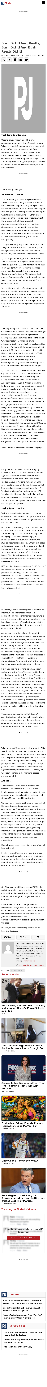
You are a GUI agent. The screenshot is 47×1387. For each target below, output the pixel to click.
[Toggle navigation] (43, 3)
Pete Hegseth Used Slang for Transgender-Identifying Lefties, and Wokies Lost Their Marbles (23, 1198)
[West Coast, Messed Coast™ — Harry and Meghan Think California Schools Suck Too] (23, 990)
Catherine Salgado (9, 1203)
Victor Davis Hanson (10, 55)
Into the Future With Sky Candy (18, 1347)
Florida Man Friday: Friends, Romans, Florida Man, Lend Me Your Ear (22, 1124)
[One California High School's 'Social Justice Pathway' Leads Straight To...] (23, 1030)
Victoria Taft (6, 1013)
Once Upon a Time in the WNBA (19, 1160)
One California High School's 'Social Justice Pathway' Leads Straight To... (22, 1047)
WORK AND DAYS (17, 970)
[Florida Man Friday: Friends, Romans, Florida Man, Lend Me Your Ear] (23, 1108)
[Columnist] (9, 947)
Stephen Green (7, 1128)
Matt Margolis (7, 1091)
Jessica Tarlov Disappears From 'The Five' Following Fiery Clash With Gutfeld (22, 1086)
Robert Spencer (7, 1051)
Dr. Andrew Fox (7, 1163)
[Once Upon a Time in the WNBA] (23, 1145)
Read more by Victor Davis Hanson (31, 965)
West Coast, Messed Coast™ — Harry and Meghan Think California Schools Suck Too (23, 1008)
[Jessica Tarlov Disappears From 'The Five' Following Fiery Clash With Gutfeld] (23, 1067)
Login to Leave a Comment (23, 1238)
